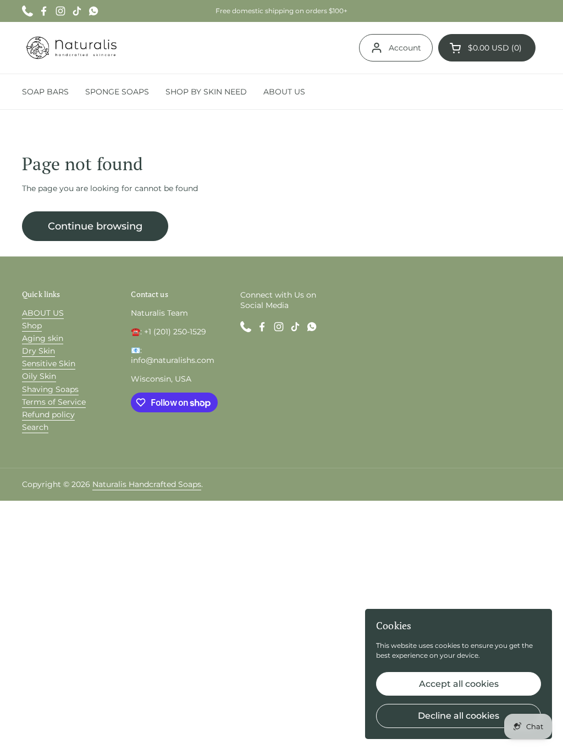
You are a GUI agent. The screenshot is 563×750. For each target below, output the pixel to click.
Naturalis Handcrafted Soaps (146, 484)
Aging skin (42, 338)
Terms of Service (54, 402)
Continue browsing (95, 226)
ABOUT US (43, 313)
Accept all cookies (459, 684)
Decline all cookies (458, 715)
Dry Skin (38, 351)
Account (405, 48)
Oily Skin (39, 376)
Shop (32, 326)
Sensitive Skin (48, 363)
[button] (487, 47)
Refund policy (48, 414)
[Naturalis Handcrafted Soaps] (71, 48)
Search (35, 427)
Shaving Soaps (50, 389)
